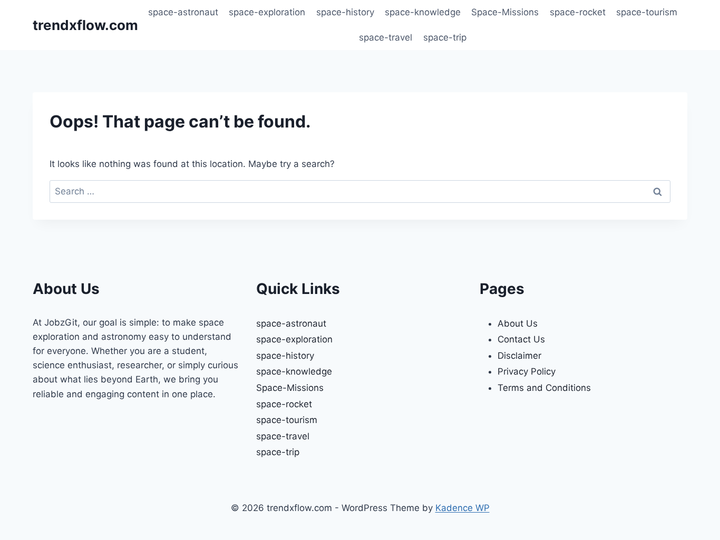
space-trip (444, 37)
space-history (345, 12)
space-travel (385, 37)
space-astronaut (183, 12)
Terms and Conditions (544, 387)
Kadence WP (462, 508)
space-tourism (646, 12)
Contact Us (521, 339)
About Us (518, 323)
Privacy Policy (527, 371)
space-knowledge (423, 12)
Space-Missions (505, 12)
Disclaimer (519, 355)
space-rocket (578, 12)
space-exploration (267, 12)
